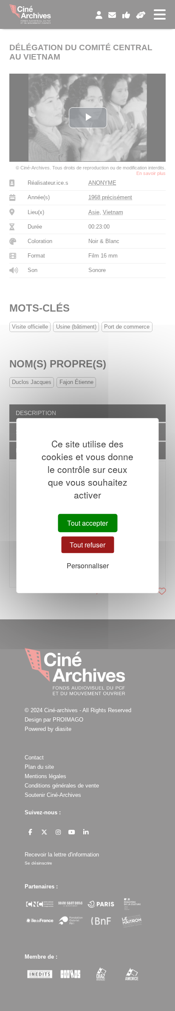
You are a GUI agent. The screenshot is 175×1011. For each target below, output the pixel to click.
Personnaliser (88, 565)
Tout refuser (87, 545)
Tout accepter (87, 523)
